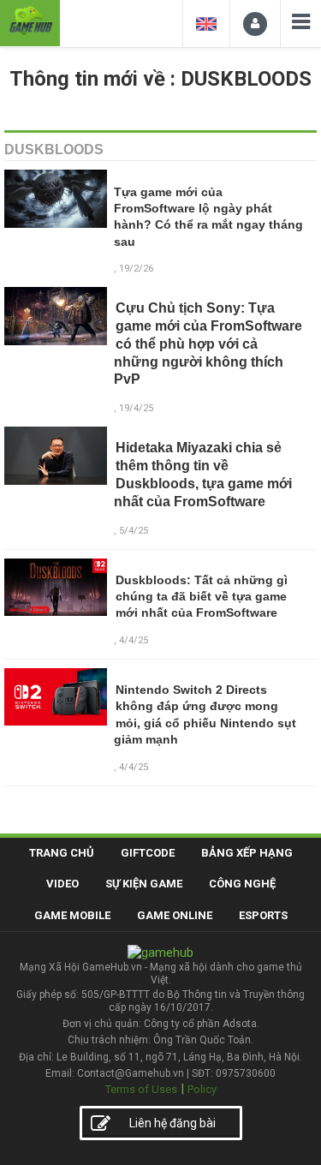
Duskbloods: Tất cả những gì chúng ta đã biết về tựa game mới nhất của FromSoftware (202, 596)
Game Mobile (72, 915)
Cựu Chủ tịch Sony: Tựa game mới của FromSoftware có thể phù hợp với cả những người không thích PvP (208, 343)
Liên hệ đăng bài (172, 1123)
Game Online (174, 915)
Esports (263, 915)
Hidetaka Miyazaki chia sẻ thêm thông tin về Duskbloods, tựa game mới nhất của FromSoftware (203, 474)
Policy (202, 1089)
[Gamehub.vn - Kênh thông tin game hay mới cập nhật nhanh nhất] (30, 21)
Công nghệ (242, 883)
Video (62, 883)
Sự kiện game (143, 883)
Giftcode (148, 852)
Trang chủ (61, 852)
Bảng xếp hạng (247, 852)
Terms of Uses (141, 1089)
